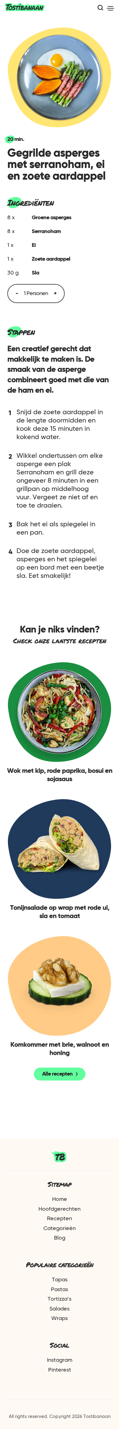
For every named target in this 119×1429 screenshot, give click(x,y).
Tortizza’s (59, 1299)
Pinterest (59, 1370)
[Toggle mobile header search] (100, 8)
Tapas (59, 1280)
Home (59, 1199)
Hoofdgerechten (59, 1209)
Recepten (59, 1218)
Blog (59, 1238)
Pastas (59, 1289)
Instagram (59, 1360)
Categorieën (59, 1228)
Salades (59, 1309)
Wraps (59, 1318)
